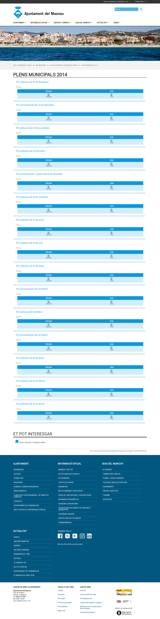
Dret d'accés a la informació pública (30, 510)
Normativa (63, 487)
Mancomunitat (20, 491)
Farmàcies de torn (22, 554)
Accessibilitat (63, 606)
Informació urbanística (68, 499)
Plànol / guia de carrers (113, 478)
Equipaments (108, 487)
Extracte (49, 97)
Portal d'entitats (110, 491)
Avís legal (61, 598)
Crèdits (60, 590)
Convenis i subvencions (68, 504)
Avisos (17, 537)
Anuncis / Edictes (65, 470)
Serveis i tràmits (61, 23)
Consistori (18, 478)
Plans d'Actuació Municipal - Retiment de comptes (31, 496)
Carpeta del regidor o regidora (91, 602)
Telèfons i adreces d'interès (115, 482)
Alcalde (17, 474)
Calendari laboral (66, 514)
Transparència (64, 522)
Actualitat (102, 23)
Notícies (17, 558)
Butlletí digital (20, 567)
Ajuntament (18, 23)
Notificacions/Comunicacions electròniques (91, 607)
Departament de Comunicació (26, 505)
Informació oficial (39, 23)
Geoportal (107, 499)
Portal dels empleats (87, 612)
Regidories (18, 482)
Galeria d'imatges (21, 541)
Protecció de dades (65, 602)
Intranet (83, 590)
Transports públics (111, 474)
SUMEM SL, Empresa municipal (26, 487)
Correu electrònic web (88, 594)
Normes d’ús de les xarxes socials (70, 544)
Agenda (17, 545)
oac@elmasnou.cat (23, 601)
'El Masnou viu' (20, 563)
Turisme (106, 495)
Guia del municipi (83, 23)
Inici (14, 65)
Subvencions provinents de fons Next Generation (74, 509)
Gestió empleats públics (68, 474)
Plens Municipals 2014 (90, 65)
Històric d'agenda (21, 550)
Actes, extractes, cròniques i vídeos (64, 65)
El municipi (107, 470)
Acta (111, 97)
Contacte (18, 501)
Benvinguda (19, 470)
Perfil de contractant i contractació (74, 495)
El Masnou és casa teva (24, 575)
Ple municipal (41, 65)
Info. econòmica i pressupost (70, 491)
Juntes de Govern (65, 482)
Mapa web (61, 611)
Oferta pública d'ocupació (69, 518)
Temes (116, 23)
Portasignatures (86, 598)
